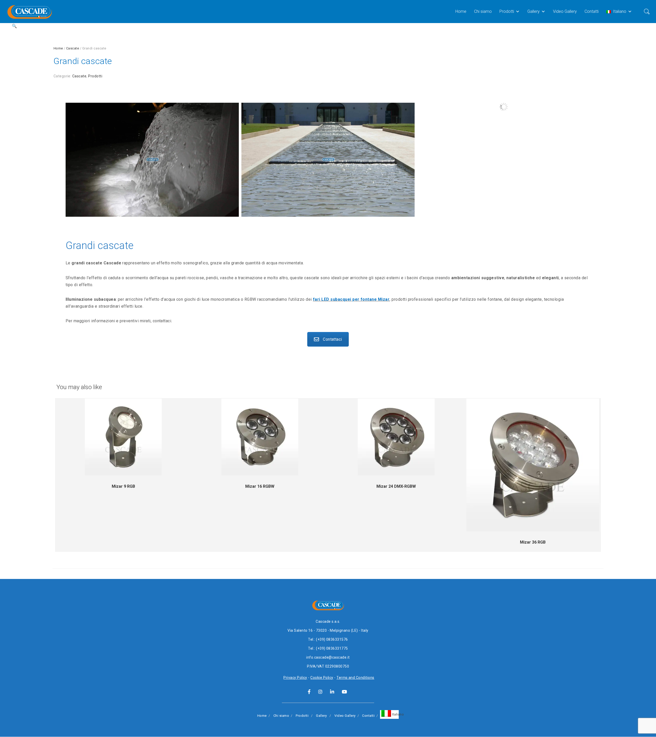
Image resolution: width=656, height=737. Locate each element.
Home (460, 11)
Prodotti (506, 11)
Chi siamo (483, 11)
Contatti (592, 11)
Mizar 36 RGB (533, 542)
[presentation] (59, 139)
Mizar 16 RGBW (259, 486)
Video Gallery (565, 11)
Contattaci (332, 339)
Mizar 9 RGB (123, 486)
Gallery (533, 11)
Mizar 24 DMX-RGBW (396, 486)
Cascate (72, 48)
